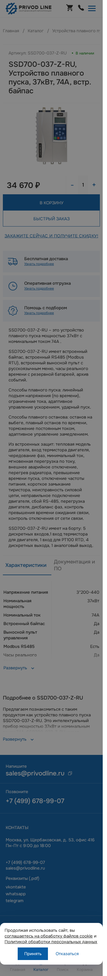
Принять (33, 954)
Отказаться (67, 954)
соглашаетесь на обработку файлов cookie (49, 936)
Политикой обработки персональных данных (51, 942)
